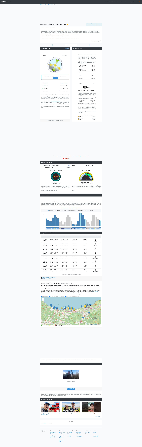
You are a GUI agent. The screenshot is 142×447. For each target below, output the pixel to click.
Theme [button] (135, 1)
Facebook (70, 432)
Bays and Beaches (45, 296)
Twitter (69, 436)
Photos (114, 1)
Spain (46, 4)
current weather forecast (55, 101)
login (45, 423)
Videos (118, 1)
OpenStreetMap (95, 324)
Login (131, 1)
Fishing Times (108, 1)
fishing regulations (95, 291)
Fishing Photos (52, 436)
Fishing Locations (53, 432)
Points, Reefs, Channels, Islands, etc (72, 296)
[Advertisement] (71, 13)
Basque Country (50, 4)
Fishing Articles (52, 437)
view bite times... (76, 33)
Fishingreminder (7, 1)
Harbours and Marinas (54, 296)
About (94, 433)
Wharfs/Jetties (62, 296)
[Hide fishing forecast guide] (100, 28)
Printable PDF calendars (46, 278)
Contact (94, 432)
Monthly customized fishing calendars (48, 277)
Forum (122, 1)
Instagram (70, 433)
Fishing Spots (42, 4)
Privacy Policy (95, 436)
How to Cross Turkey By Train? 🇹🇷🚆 (88, 413)
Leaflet (91, 324)
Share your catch (71, 388)
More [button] (127, 1)
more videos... (98, 416)
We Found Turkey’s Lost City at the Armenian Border (71, 413)
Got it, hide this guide (96, 41)
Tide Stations (52, 433)
